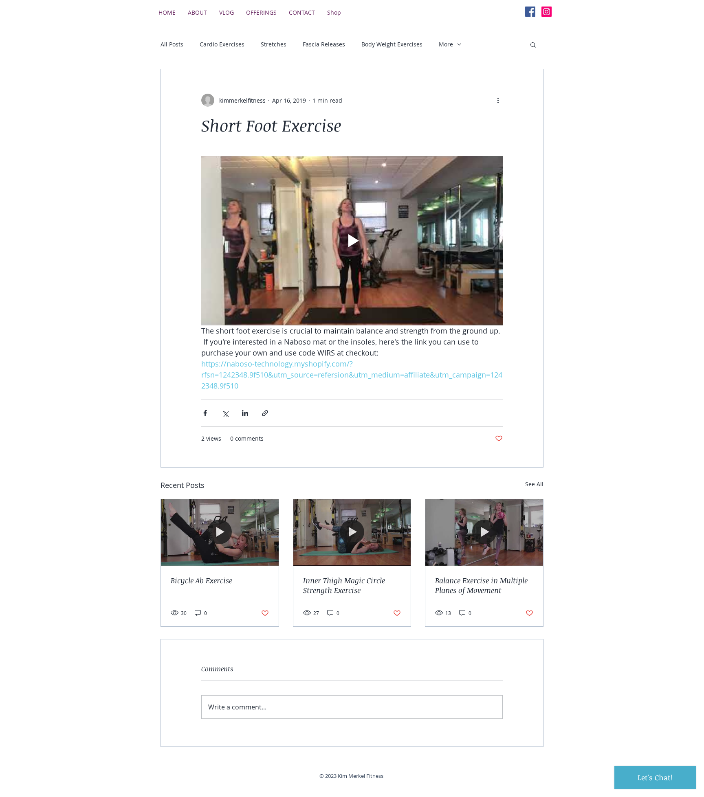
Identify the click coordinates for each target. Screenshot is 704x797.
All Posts (172, 44)
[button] (533, 44)
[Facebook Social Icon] (530, 12)
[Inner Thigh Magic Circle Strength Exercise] (352, 532)
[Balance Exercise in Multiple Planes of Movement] (484, 532)
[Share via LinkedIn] (245, 413)
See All (534, 484)
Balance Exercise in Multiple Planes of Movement (481, 585)
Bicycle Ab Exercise (201, 580)
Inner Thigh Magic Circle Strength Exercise (344, 585)
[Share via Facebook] (205, 413)
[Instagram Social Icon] (546, 12)
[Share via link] (265, 413)
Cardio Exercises (222, 44)
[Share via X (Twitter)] (225, 413)
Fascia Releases (324, 44)
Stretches (273, 44)
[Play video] (352, 240)
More (446, 44)
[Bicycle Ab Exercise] (220, 532)
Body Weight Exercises (391, 44)
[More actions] (498, 100)
